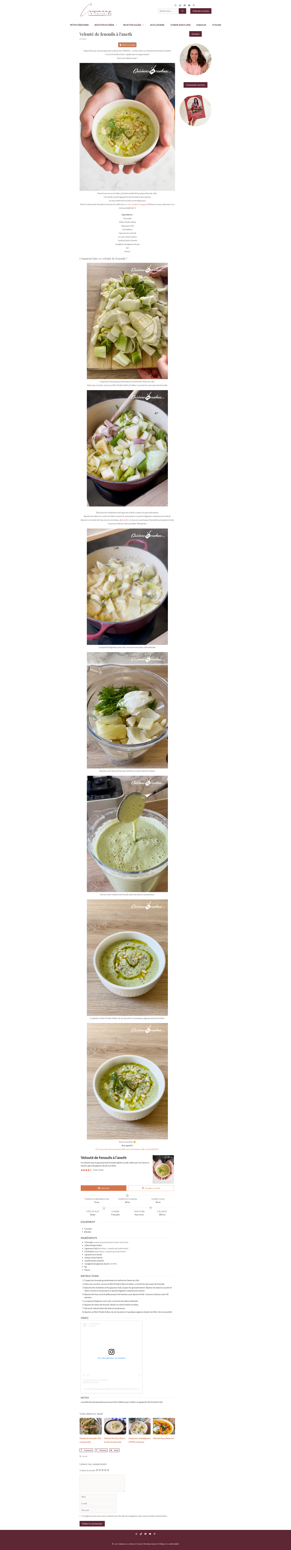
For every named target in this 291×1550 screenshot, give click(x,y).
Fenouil (84, 1456)
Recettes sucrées (104, 25)
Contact (139, 1544)
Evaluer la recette (87, 1470)
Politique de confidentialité (169, 1544)
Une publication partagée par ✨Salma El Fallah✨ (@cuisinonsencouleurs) (111, 1389)
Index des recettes (201, 11)
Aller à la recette (128, 45)
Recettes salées (132, 25)
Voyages (216, 25)
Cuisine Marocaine (180, 25)
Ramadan (201, 25)
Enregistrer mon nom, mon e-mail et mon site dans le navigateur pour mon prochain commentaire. (124, 1516)
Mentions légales (150, 1544)
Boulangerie (157, 25)
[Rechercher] (182, 11)
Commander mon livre (195, 85)
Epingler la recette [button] (152, 1188)
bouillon (126, 520)
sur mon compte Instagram (136, 204)
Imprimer (105, 1188)
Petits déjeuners (79, 25)
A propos (195, 34)
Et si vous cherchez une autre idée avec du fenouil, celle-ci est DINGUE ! (127, 1149)
